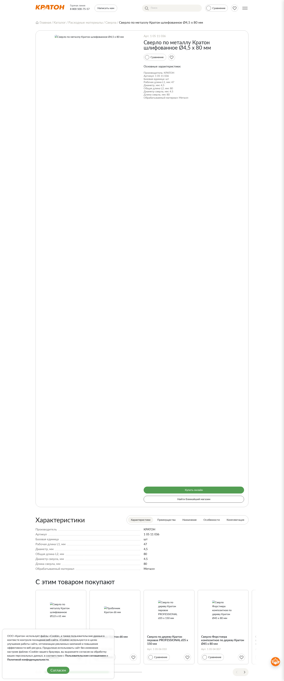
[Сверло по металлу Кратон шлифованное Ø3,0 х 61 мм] (61, 610)
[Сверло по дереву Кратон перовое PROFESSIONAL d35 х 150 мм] (169, 610)
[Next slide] (244, 672)
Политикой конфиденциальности (28, 659)
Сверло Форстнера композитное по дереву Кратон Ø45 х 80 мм (222, 640)
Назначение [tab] (189, 520)
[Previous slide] (237, 672)
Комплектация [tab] (235, 520)
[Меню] (244, 8)
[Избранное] (171, 57)
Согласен (58, 670)
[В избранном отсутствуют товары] (234, 8)
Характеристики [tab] (140, 520)
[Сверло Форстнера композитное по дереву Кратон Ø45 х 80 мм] (223, 610)
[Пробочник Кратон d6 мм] (115, 610)
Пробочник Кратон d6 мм (110, 636)
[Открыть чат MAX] (275, 661)
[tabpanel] (142, 543)
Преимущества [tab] (166, 520)
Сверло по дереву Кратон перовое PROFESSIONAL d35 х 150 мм (167, 640)
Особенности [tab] (211, 520)
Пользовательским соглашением (85, 655)
